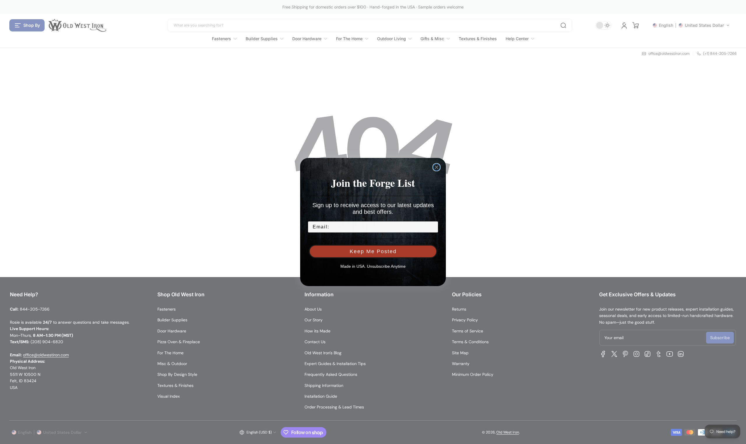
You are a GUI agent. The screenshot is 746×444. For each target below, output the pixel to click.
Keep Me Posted (373, 251)
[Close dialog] (436, 167)
